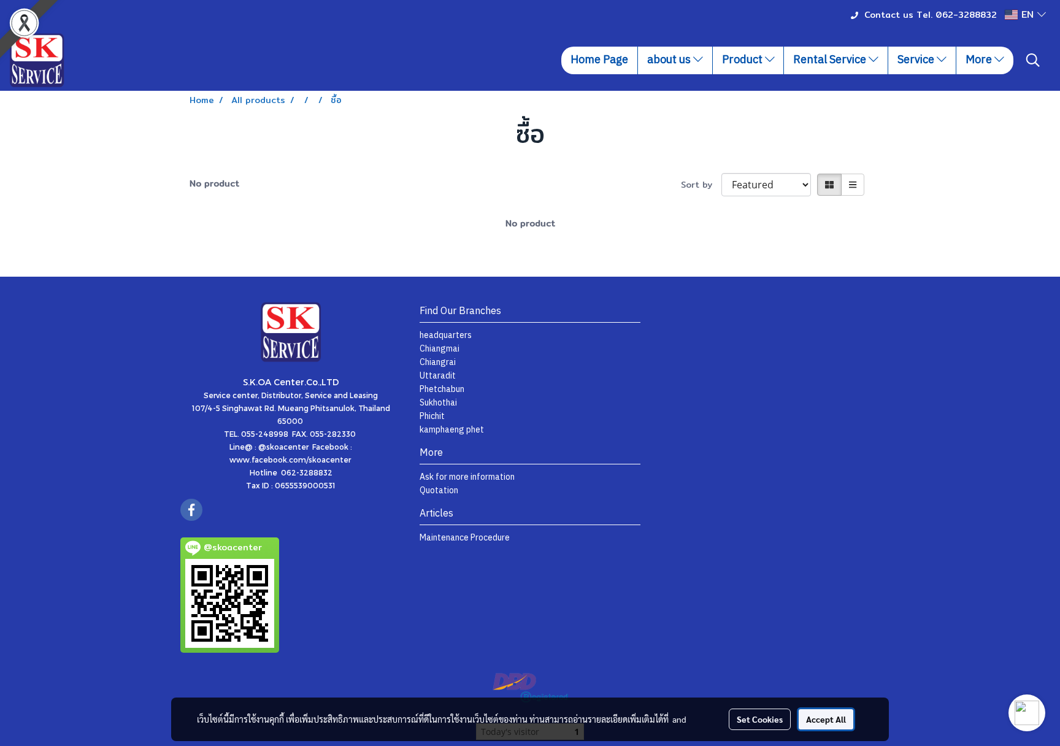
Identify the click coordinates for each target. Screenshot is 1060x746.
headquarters (446, 335)
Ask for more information (467, 477)
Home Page (599, 60)
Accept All (826, 719)
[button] (1033, 60)
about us (670, 60)
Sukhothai (438, 403)
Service (917, 60)
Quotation (439, 490)
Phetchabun (442, 389)
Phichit (432, 416)
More (980, 60)
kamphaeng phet (452, 430)
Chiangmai (439, 349)
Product (743, 60)
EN (1027, 14)
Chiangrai (438, 362)
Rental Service (831, 60)
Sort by (701, 185)
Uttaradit (438, 376)
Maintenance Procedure (465, 538)
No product (214, 183)
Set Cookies (760, 719)
